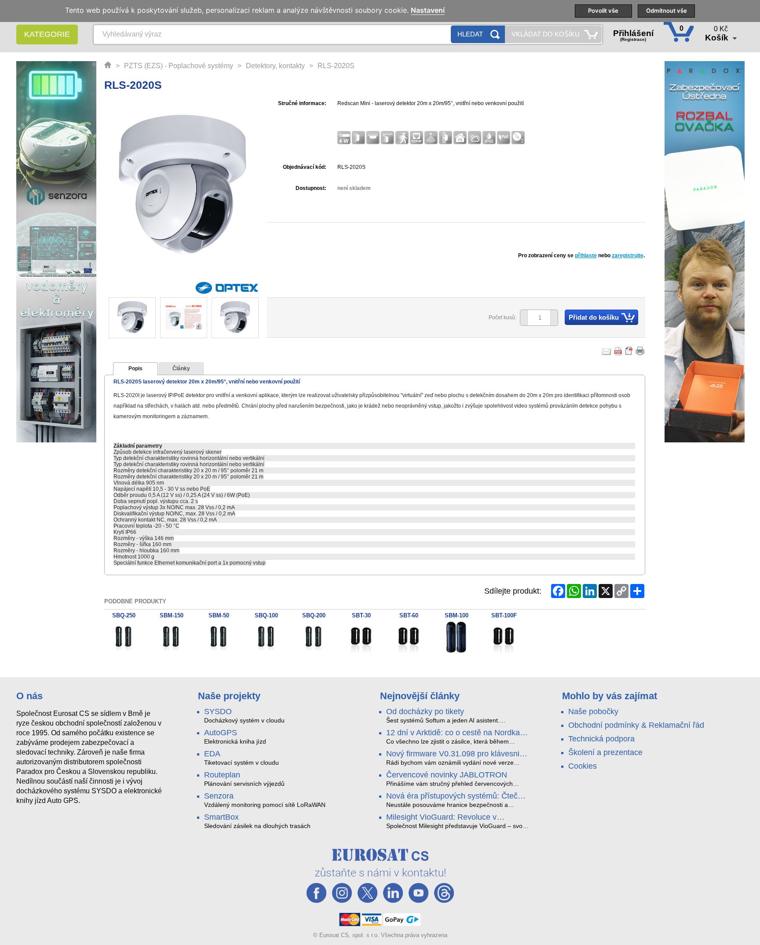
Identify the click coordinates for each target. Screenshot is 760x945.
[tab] (135, 369)
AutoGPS (220, 732)
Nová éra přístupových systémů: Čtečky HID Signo (456, 796)
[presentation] (135, 369)
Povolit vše (603, 10)
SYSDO (218, 711)
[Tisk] (640, 351)
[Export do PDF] (618, 351)
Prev (120, 318)
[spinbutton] (535, 318)
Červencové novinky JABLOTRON (446, 774)
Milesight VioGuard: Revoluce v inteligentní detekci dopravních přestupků (441, 817)
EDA (212, 753)
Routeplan (222, 774)
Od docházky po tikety (425, 711)
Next (246, 318)
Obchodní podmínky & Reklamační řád (636, 725)
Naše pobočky (593, 711)
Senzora (219, 796)
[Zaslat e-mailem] (606, 351)
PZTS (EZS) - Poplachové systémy (178, 65)
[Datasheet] (629, 351)
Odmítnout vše (666, 10)
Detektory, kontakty (275, 65)
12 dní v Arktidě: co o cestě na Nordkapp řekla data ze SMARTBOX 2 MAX (457, 733)
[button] (554, 317)
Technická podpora (601, 738)
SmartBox (221, 817)
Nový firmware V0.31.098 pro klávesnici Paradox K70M (455, 754)
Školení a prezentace (605, 752)
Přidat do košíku (594, 317)
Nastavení (428, 10)
